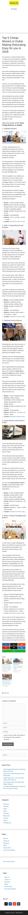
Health (5, 809)
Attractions (6, 804)
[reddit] (14, 904)
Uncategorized (7, 822)
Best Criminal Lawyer (9, 861)
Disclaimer (6, 843)
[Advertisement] (14, 22)
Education (6, 806)
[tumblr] (18, 904)
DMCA (5, 845)
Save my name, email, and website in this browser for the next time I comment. (14, 737)
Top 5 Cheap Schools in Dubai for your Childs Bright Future (7, 682)
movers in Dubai (6, 92)
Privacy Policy (7, 847)
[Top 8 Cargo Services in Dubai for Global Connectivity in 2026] (18, 661)
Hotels (5, 811)
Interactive (6, 813)
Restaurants (6, 815)
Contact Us (6, 841)
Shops (5, 820)
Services (6, 693)
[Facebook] (10, 904)
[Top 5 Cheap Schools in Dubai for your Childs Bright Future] (7, 676)
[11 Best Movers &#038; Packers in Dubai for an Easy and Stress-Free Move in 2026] (7, 661)
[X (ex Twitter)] (6, 904)
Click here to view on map (17, 221)
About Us (5, 838)
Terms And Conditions (9, 850)
